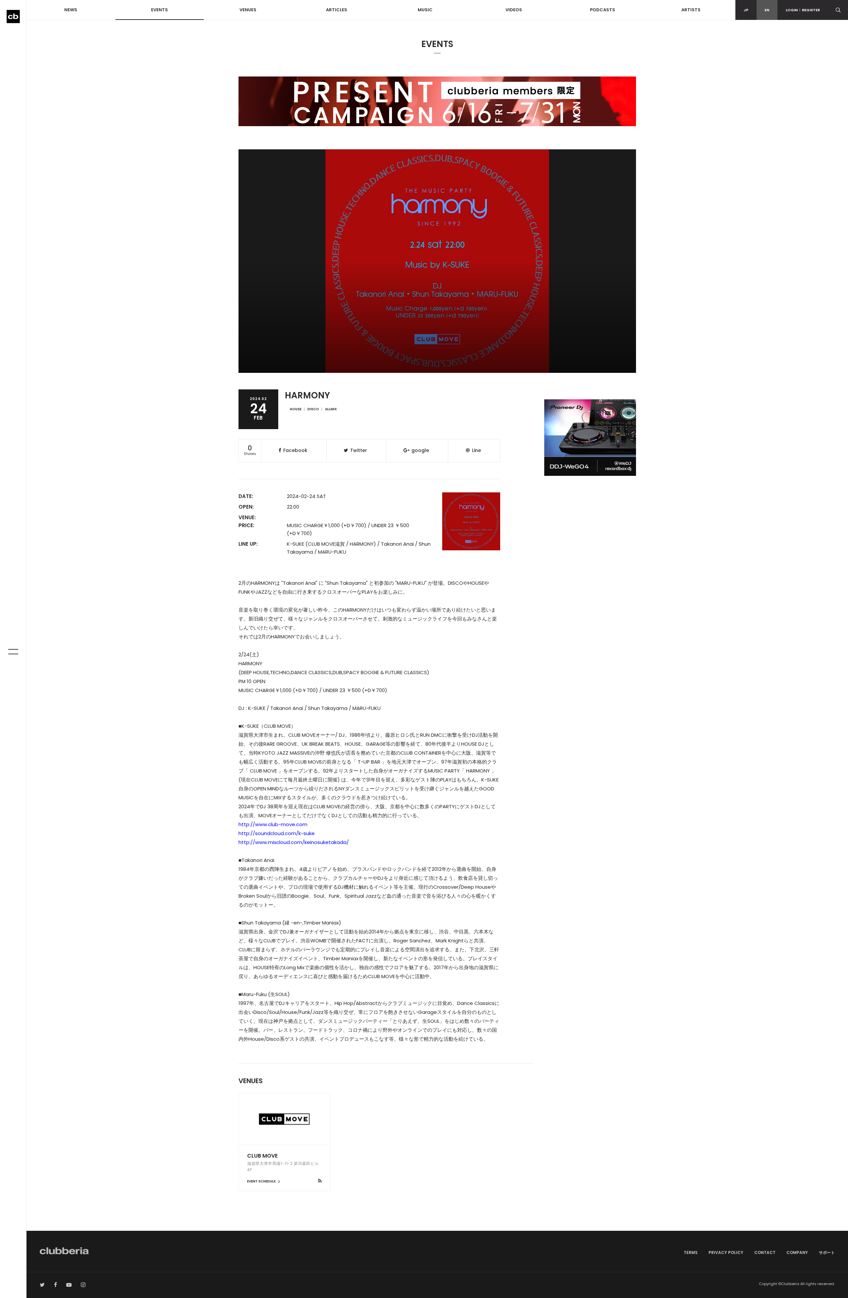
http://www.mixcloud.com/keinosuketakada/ (293, 842)
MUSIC (425, 10)
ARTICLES (336, 10)
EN (767, 10)
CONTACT (764, 1252)
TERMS (691, 1252)
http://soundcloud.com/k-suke (276, 833)
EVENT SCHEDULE (261, 1181)
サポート (827, 1252)
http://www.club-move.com (272, 824)
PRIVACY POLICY (726, 1252)
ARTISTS (691, 10)
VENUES (247, 10)
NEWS (70, 10)
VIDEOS (513, 10)
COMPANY (797, 1252)
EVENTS (159, 10)
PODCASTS (602, 10)
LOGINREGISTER (803, 10)
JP (746, 10)
